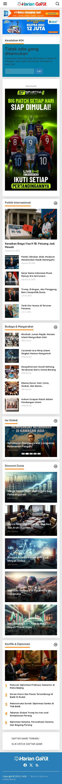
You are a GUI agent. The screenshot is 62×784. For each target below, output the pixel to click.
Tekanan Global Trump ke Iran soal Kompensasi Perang (29, 714)
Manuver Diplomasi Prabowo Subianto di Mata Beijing (32, 686)
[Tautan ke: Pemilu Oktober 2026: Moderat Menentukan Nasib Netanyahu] (12, 261)
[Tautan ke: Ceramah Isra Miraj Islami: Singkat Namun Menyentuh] (12, 355)
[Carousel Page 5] (39, 454)
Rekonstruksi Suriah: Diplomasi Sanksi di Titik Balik (32, 705)
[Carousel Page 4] (35, 454)
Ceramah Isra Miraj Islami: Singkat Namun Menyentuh (36, 352)
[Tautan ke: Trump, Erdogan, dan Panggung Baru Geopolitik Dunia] (12, 294)
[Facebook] (25, 765)
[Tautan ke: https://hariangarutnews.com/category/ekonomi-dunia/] (56, 466)
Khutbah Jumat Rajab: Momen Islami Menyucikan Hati (38, 335)
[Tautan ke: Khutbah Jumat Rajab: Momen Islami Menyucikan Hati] (12, 339)
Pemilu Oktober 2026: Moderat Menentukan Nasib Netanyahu (38, 258)
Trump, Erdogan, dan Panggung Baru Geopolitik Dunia (39, 291)
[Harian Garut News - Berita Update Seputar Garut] (32, 3)
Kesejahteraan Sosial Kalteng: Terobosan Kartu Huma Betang (38, 368)
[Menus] (5, 4)
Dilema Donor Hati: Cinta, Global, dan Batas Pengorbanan (35, 384)
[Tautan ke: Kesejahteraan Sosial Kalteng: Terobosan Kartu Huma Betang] (12, 371)
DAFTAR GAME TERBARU (25, 738)
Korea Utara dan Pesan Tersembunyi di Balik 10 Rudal (31, 695)
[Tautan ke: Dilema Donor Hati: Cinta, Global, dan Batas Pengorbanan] (12, 388)
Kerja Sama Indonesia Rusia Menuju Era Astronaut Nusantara (36, 274)
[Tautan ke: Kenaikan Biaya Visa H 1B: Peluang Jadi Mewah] (31, 224)
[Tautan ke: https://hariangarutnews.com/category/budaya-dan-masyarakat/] (56, 327)
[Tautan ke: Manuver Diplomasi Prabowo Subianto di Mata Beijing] (31, 665)
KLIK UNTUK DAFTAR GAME (27, 743)
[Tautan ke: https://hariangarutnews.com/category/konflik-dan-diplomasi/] (56, 645)
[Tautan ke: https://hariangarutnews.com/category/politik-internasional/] (56, 203)
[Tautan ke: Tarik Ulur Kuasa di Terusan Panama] (12, 310)
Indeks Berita (9, 779)
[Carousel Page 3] (31, 454)
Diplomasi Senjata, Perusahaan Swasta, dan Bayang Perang (32, 723)
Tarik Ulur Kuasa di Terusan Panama (36, 307)
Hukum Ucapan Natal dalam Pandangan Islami (37, 400)
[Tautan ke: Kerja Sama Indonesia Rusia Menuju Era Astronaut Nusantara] (12, 278)
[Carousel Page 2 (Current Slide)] (27, 454)
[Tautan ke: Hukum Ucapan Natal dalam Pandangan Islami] (12, 404)
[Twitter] (31, 765)
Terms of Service (39, 776)
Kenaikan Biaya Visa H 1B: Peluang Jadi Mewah (30, 245)
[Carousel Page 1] (23, 454)
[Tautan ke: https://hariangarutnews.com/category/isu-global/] (56, 421)
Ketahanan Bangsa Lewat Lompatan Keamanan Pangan (30, 444)
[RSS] (37, 765)
